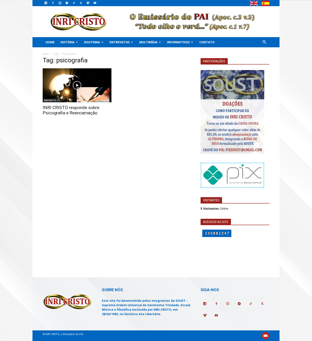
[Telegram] (67, 3)
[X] (81, 3)
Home (50, 42)
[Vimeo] (88, 3)
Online (214, 208)
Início (46, 54)
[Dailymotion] (46, 3)
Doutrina (92, 42)
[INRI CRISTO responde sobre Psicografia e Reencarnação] (77, 85)
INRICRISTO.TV (52, 100)
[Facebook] (53, 3)
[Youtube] (95, 3)
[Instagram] (60, 3)
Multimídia (148, 42)
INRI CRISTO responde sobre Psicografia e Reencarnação (71, 110)
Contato (207, 42)
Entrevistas (120, 42)
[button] (264, 43)
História (67, 42)
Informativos (178, 42)
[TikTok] (74, 3)
